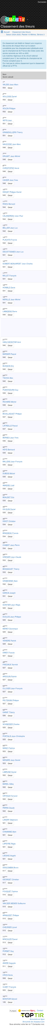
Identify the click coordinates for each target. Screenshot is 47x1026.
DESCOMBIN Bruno (10, 867)
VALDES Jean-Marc (10, 84)
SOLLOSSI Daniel (10, 96)
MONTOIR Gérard (10, 999)
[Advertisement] (23, 327)
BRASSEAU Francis (10, 533)
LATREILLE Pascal (10, 425)
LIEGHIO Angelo (9, 855)
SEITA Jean (7, 120)
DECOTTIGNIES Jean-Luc (13, 251)
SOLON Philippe (9, 108)
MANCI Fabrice (9, 748)
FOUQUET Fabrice (10, 891)
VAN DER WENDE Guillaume (14, 903)
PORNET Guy (8, 951)
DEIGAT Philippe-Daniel (12, 192)
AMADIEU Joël (8, 485)
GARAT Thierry (9, 712)
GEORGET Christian (11, 879)
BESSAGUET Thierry (11, 569)
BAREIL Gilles (8, 784)
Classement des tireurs (21, 32)
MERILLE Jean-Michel (11, 299)
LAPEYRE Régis (9, 843)
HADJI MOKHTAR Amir (12, 342)
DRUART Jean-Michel (11, 156)
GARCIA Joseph (9, 593)
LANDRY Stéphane (10, 819)
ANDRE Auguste (9, 963)
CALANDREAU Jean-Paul (13, 216)
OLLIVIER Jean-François (12, 688)
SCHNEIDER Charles (11, 724)
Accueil (7, 32)
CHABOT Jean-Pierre (11, 545)
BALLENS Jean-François (12, 461)
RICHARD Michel (9, 401)
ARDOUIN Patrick (10, 676)
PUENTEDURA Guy (10, 390)
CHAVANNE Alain (9, 831)
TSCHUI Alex (8, 378)
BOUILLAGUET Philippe (12, 413)
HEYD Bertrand (9, 449)
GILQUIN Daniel (9, 509)
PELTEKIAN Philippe (11, 700)
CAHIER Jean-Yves (10, 180)
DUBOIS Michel (9, 473)
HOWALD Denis (9, 287)
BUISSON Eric (8, 366)
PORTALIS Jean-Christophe (14, 736)
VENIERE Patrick (9, 640)
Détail (10, 88)
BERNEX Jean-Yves (10, 437)
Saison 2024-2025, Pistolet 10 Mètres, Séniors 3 (25, 34)
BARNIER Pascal (9, 354)
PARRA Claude (9, 808)
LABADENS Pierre (10, 311)
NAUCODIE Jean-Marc (12, 144)
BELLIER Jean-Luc (10, 228)
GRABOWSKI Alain (10, 581)
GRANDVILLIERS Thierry (13, 132)
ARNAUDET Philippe (11, 915)
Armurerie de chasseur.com (33, 1021)
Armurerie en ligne (37, 1019)
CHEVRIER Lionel (10, 927)
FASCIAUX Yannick (10, 664)
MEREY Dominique (10, 628)
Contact (40, 1010)
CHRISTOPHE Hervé (11, 168)
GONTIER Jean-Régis (11, 605)
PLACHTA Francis (10, 239)
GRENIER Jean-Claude (12, 557)
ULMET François (9, 987)
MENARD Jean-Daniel (11, 760)
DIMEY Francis (9, 652)
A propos (13, 1011)
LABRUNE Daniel (9, 772)
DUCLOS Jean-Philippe (12, 616)
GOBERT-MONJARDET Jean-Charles (18, 263)
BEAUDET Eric (8, 497)
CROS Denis (8, 975)
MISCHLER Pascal (10, 939)
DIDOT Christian (9, 521)
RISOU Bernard (9, 204)
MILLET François (9, 275)
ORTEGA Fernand (10, 796)
